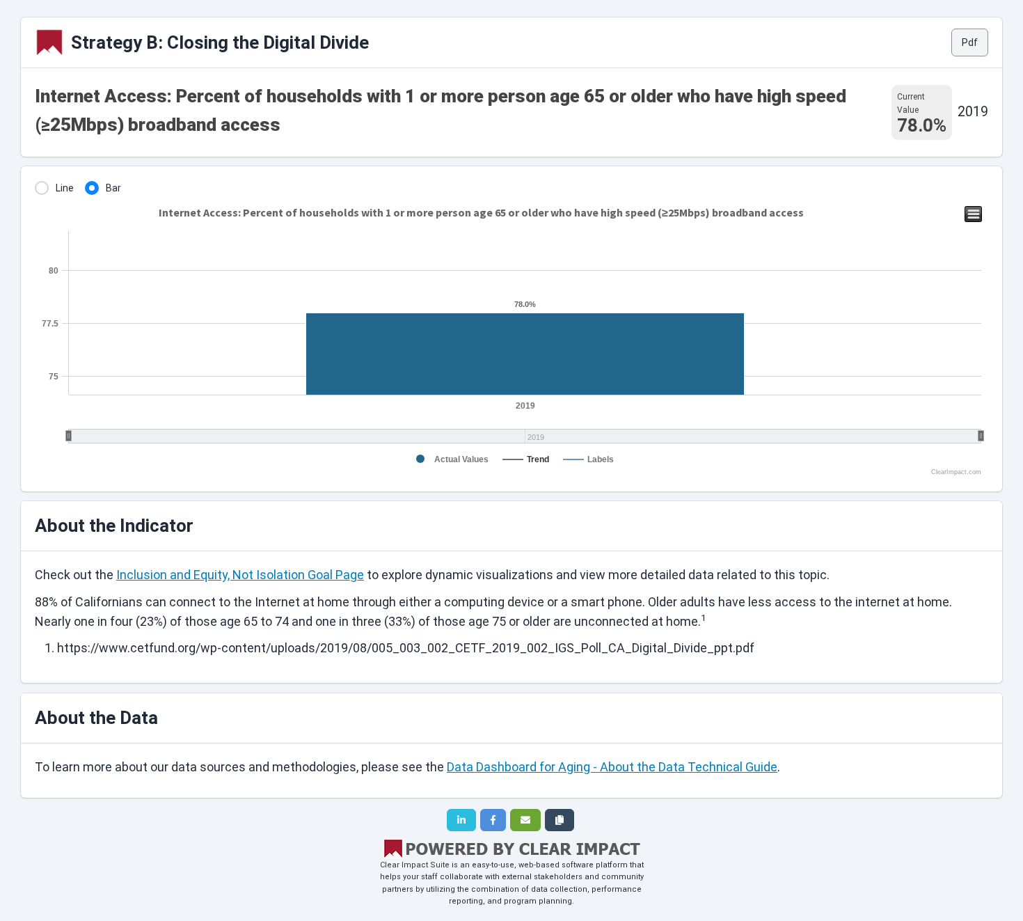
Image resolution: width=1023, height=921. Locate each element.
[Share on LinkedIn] (461, 820)
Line (65, 188)
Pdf (970, 42)
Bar (113, 188)
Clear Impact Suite (415, 864)
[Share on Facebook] (493, 820)
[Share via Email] (525, 820)
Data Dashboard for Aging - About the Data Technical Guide (612, 766)
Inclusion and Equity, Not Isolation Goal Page (240, 574)
